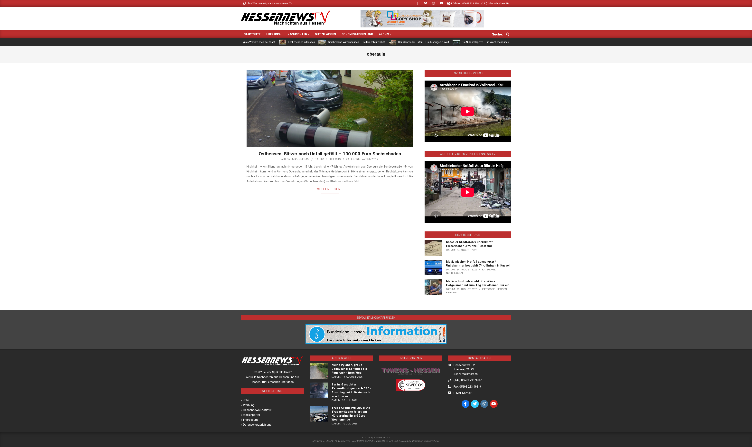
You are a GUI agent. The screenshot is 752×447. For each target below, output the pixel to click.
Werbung (248, 405)
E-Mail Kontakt (463, 393)
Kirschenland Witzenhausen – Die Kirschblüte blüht (327, 42)
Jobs (246, 400)
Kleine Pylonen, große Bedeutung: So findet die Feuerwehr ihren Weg (349, 368)
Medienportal (251, 415)
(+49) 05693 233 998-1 (468, 380)
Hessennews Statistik (257, 410)
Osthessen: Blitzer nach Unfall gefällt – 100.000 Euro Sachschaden (330, 154)
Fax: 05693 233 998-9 (467, 386)
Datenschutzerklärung (257, 424)
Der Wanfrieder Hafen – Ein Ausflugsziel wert (394, 42)
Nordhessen (454, 272)
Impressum (250, 420)
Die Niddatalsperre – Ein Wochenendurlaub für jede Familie (466, 42)
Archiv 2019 (370, 159)
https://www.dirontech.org (426, 440)
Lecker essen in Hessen (272, 42)
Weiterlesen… (329, 189)
